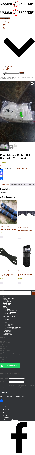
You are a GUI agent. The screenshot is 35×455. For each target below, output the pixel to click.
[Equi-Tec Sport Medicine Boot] (26, 256)
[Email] (17, 176)
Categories (6, 24)
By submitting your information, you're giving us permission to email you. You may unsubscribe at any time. (17, 386)
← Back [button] (2, 369)
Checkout (9, 66)
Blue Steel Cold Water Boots (8, 229)
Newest (5, 26)
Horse (5, 77)
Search (2, 290)
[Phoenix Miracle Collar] (26, 212)
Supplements (6, 21)
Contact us (6, 71)
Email (4, 382)
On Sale (5, 27)
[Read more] (19, 283)
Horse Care (31, 271)
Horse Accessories (13, 77)
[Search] (33, 293)
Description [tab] (5, 184)
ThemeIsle (15, 420)
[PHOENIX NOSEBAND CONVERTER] (8, 256)
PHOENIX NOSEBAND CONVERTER (7, 275)
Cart (8, 68)
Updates (5, 69)
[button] (32, 83)
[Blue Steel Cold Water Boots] (8, 212)
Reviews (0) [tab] (30, 184)
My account (6, 414)
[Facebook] (17, 170)
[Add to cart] (1, 237)
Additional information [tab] (18, 184)
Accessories (6, 23)
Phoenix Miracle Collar (25, 230)
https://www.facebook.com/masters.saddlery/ (12, 396)
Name (4, 378)
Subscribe (4, 392)
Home (1, 77)
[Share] (17, 178)
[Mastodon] (17, 173)
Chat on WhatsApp (12, 365)
